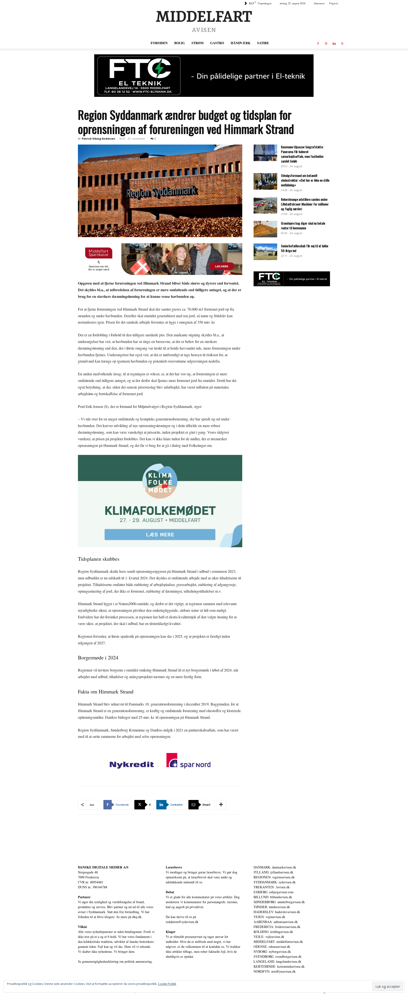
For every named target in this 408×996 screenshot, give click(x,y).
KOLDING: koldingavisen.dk (273, 931)
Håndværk (241, 42)
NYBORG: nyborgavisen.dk (272, 951)
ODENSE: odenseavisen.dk (272, 946)
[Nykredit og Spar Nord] (160, 762)
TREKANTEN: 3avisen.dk (272, 887)
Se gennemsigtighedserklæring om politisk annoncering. (115, 961)
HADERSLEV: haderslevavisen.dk (277, 912)
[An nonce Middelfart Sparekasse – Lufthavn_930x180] (160, 259)
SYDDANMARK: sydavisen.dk (275, 882)
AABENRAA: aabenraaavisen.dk (276, 921)
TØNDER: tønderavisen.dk (272, 907)
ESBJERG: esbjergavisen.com (273, 892)
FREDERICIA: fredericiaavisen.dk (277, 926)
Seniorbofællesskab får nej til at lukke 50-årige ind (304, 248)
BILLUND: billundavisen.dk (273, 897)
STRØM (197, 42)
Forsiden (159, 42)
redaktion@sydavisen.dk (182, 921)
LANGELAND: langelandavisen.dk (277, 961)
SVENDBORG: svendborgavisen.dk (278, 956)
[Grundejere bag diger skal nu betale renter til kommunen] (265, 229)
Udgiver (333, 3)
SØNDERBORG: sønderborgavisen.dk (279, 902)
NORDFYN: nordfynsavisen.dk (275, 971)
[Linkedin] (334, 43)
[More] (221, 804)
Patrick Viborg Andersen (98, 138)
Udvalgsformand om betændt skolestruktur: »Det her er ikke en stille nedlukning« (305, 180)
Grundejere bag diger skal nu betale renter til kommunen (303, 225)
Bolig (179, 42)
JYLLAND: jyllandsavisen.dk (273, 872)
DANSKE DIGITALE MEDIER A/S (103, 867)
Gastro (217, 42)
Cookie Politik (167, 984)
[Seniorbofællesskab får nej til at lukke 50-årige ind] (265, 252)
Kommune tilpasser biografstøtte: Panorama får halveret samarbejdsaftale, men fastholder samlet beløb (302, 153)
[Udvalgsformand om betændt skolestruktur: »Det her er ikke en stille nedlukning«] (265, 181)
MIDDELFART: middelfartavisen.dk (278, 941)
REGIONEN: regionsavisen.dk (274, 877)
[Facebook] (318, 43)
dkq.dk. (137, 917)
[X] (342, 43)
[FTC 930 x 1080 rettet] (204, 75)
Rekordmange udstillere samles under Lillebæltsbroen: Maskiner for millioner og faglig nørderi (305, 204)
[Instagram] (326, 43)
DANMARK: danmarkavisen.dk (275, 867)
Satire (263, 42)
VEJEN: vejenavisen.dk (269, 917)
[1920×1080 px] (160, 501)
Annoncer (319, 3)
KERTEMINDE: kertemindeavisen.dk (279, 966)
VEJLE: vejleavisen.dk (269, 936)
